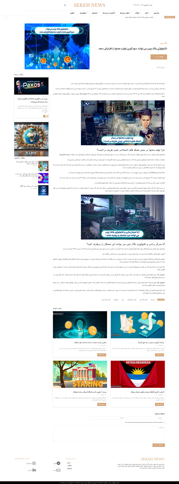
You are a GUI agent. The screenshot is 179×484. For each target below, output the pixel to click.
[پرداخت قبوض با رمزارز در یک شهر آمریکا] (138, 324)
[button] (65, 5)
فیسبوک (116, 299)
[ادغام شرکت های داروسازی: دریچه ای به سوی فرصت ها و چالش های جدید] (43, 178)
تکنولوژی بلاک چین (159, 283)
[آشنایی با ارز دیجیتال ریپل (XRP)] (43, 190)
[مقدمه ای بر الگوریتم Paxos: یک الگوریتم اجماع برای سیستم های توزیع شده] (31, 86)
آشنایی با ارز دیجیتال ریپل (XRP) (29, 186)
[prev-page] (47, 116)
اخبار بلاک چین (144, 299)
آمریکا (152, 299)
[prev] (8, 17)
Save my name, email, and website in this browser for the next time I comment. (144, 422)
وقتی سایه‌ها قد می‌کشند (146, 17)
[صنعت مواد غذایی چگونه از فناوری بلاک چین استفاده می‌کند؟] (43, 166)
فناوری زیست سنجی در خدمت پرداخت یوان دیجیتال (90, 342)
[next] (5, 17)
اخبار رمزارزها (160, 340)
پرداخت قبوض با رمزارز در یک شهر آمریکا (151, 342)
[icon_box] (57, 464)
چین (123, 299)
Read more (159, 355)
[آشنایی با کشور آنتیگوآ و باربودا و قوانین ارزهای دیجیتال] (138, 374)
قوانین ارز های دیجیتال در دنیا (156, 389)
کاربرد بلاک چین (106, 299)
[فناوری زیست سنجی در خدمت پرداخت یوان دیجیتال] (80, 324)
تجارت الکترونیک (64, 155)
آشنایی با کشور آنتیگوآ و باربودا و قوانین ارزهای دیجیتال (147, 392)
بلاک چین (163, 43)
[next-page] (44, 116)
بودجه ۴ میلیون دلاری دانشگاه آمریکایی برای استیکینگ (89, 392)
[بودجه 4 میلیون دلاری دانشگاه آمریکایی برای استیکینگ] (80, 374)
